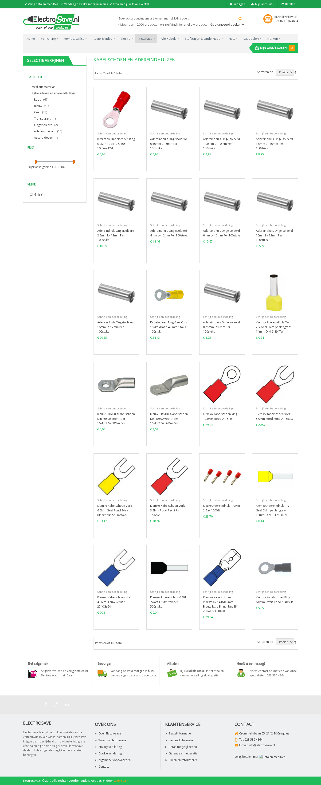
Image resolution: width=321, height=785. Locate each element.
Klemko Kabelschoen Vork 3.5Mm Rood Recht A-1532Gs (167, 510)
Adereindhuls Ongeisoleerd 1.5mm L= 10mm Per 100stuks (274, 143)
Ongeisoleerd (43, 125)
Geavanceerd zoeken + (227, 24)
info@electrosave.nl (262, 745)
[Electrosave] (51, 22)
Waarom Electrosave (112, 740)
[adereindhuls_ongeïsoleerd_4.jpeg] (116, 201)
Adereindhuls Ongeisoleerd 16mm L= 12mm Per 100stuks (115, 326)
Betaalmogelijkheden (183, 747)
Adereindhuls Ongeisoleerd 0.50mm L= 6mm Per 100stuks (168, 143)
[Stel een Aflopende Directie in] (295, 72)
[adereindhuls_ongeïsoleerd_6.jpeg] (222, 201)
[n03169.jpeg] (169, 293)
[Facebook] (46, 704)
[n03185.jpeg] (116, 109)
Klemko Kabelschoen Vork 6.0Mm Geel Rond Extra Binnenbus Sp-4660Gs (114, 510)
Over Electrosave (109, 733)
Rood (37, 100)
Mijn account (263, 4)
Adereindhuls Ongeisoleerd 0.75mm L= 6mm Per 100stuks (221, 326)
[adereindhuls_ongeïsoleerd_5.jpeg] (169, 201)
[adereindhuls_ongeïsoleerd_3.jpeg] (275, 109)
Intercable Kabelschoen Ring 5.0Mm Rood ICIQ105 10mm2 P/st (116, 143)
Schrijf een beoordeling (112, 133)
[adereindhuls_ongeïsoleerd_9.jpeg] (222, 293)
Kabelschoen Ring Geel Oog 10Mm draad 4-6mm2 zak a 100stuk (168, 326)
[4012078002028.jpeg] (169, 384)
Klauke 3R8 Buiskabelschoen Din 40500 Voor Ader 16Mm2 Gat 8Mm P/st (116, 418)
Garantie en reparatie (183, 753)
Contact (103, 767)
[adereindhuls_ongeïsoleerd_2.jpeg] (222, 109)
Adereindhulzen (44, 131)
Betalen (290, 4)
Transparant (42, 119)
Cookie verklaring (110, 753)
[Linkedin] (67, 704)
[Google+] (56, 704)
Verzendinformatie (181, 740)
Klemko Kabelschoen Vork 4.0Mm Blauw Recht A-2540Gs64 (114, 601)
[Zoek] (240, 18)
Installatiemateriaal (43, 87)
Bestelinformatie (180, 733)
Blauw (38, 106)
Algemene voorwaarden (114, 760)
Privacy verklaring (110, 747)
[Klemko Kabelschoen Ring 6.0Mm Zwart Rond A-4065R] (275, 568)
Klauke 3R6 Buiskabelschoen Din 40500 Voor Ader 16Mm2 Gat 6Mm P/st (169, 418)
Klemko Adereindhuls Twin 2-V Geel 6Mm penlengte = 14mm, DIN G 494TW (273, 326)
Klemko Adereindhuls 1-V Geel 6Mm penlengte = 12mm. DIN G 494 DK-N (272, 510)
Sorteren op (265, 72)
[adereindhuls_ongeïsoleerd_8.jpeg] (116, 293)
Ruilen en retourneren (183, 760)
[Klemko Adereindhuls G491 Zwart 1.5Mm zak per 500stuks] (169, 568)
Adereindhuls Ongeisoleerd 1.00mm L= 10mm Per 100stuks (221, 143)
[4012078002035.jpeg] (116, 384)
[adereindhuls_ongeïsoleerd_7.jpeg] (275, 201)
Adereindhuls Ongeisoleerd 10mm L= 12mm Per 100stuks (274, 235)
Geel (37, 112)
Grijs (39, 194)
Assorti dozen (43, 138)
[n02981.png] (275, 293)
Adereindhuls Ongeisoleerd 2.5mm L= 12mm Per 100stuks (115, 235)
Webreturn (121, 781)
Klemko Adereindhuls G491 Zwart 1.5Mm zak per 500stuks (168, 601)
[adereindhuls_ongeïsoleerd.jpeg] (169, 109)
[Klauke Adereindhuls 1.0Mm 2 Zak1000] (222, 476)
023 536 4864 (289, 21)
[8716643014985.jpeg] (275, 476)
